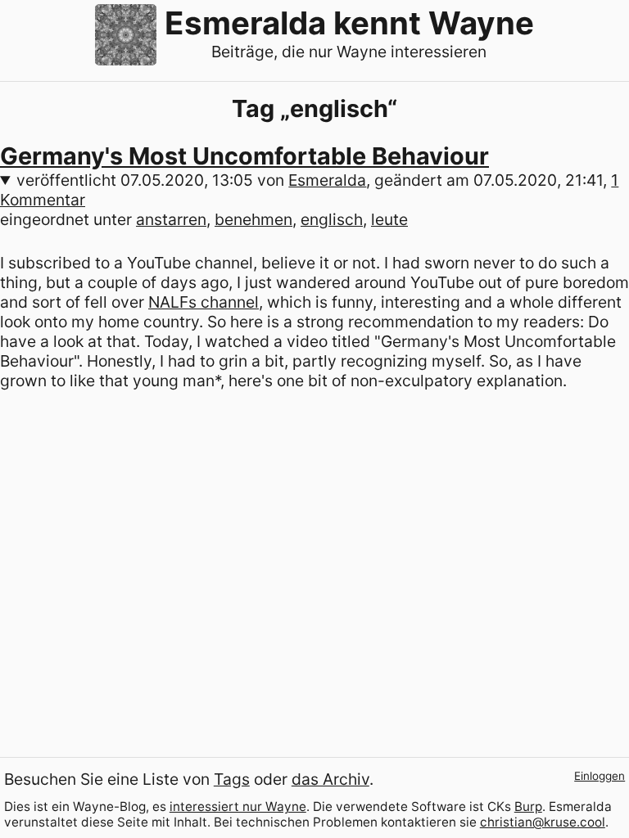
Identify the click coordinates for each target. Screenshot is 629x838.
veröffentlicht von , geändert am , (309, 190)
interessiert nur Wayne (238, 806)
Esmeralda (327, 180)
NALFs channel (203, 302)
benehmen (253, 219)
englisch (332, 219)
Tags (232, 779)
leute (389, 219)
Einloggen (599, 775)
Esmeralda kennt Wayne (349, 23)
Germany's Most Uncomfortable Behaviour (244, 156)
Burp (528, 806)
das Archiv (330, 779)
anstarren (171, 219)
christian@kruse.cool (542, 822)
